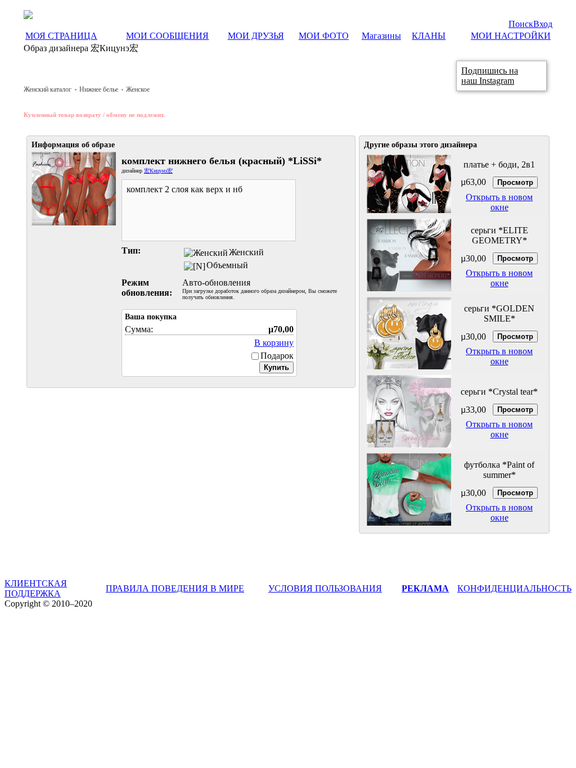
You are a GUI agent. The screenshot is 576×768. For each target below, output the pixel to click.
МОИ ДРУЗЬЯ (256, 35)
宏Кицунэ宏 (158, 171)
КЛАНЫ (429, 35)
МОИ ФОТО (324, 35)
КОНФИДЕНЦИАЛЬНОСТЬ (514, 588)
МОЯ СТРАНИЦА (61, 35)
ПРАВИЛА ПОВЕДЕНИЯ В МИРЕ (175, 588)
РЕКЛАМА (425, 588)
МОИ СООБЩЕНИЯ (167, 35)
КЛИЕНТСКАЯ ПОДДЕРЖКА (35, 588)
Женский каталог (47, 89)
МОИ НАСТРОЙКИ (511, 35)
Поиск (520, 24)
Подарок (277, 355)
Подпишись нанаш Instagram (489, 75)
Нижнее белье (98, 89)
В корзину (274, 342)
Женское (138, 89)
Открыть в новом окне (499, 202)
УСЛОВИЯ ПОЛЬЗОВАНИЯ (325, 588)
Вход (542, 24)
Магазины (381, 35)
